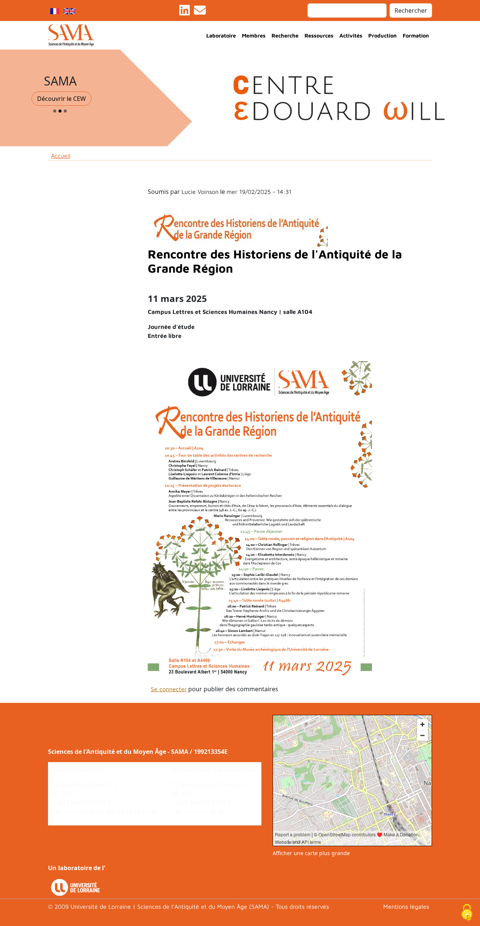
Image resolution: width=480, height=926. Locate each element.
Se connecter (169, 689)
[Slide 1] (54, 111)
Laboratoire (221, 35)
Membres (254, 35)
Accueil (60, 155)
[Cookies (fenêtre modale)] (467, 913)
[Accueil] (74, 35)
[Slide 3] (65, 111)
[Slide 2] (60, 111)
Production (382, 35)
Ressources (318, 35)
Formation (416, 35)
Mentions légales (406, 906)
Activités (350, 35)
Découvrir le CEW (61, 99)
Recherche (285, 35)
